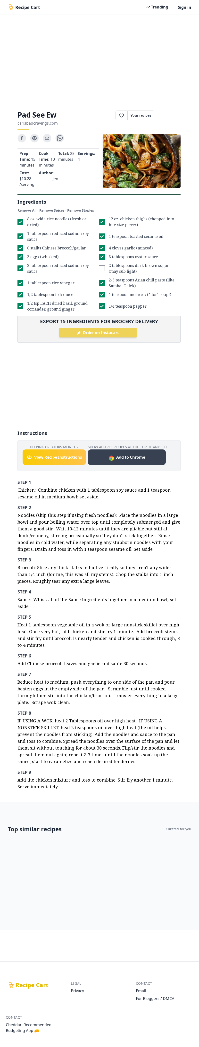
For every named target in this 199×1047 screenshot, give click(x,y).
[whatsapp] (59, 138)
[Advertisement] (99, 61)
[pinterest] (34, 138)
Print (170, 115)
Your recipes (141, 115)
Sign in (184, 7)
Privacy (77, 990)
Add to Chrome (130, 457)
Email (141, 990)
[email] (47, 138)
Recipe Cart (32, 985)
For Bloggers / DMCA (155, 998)
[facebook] (21, 138)
